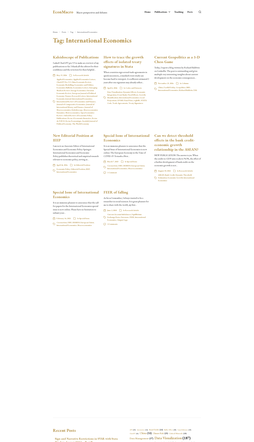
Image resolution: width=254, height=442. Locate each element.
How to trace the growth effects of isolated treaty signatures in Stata (124, 62)
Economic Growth (175, 178)
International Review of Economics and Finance (76, 101)
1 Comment (112, 172)
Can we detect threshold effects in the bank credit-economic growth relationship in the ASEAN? (176, 142)
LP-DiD (120, 100)
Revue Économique (73, 121)
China (160, 87)
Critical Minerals (177, 433)
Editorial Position (83, 165)
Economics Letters (80, 87)
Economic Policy (63, 169)
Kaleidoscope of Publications (76, 57)
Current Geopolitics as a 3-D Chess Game (177, 59)
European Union (138, 165)
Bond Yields (156, 429)
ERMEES (126, 165)
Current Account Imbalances (119, 214)
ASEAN (161, 175)
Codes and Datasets (134, 88)
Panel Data (128, 100)
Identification (112, 97)
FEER (132, 217)
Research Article (82, 75)
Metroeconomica (72, 112)
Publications (161, 12)
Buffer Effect (170, 430)
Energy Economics (78, 90)
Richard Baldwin (186, 90)
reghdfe (137, 100)
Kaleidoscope (77, 110)
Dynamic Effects (129, 92)
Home (147, 12)
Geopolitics (181, 87)
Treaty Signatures (136, 103)
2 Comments (112, 224)
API (133, 430)
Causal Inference (184, 430)
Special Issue (132, 161)
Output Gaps (122, 220)
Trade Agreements (120, 103)
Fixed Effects (133, 95)
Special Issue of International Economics (126, 137)
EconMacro (63, 12)
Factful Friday (169, 87)
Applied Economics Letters (84, 79)
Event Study (122, 95)
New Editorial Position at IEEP (73, 137)
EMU (120, 165)
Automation (142, 430)
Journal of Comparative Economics (71, 104)
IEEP (88, 169)
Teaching (178, 12)
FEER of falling (116, 192)
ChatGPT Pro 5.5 (64, 82)
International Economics (87, 32)
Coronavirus (112, 165)
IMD (188, 87)
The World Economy (80, 124)
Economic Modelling (65, 85)
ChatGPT (134, 433)
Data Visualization (114, 92)
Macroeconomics (135, 168)
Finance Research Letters (75, 96)
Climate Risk (160, 433)
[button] (199, 12)
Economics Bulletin (64, 87)
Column (185, 83)
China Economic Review (81, 82)
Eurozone (125, 217)
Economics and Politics (83, 85)
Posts (190, 12)
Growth (142, 95)
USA (195, 90)
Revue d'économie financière (79, 118)
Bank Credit (170, 175)
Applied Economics (64, 79)
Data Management (141, 438)
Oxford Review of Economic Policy (78, 115)
